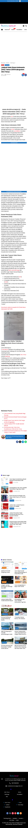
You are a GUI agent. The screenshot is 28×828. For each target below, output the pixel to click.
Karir (17, 820)
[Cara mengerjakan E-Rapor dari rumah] (21, 580)
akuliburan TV (5, 614)
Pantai (17, 628)
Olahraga (7, 65)
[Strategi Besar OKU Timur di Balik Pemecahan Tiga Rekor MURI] (4, 489)
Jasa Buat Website (17, 824)
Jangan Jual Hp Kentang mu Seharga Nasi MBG (6, 586)
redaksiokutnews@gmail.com (15, 786)
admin (2, 74)
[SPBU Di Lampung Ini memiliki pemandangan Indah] (7, 626)
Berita (3, 65)
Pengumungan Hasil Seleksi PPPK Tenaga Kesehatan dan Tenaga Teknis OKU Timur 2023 (17, 523)
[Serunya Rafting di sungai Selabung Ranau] (7, 612)
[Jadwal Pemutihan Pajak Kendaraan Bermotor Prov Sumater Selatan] (4, 515)
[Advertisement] (14, 13)
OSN (20, 277)
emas (12, 129)
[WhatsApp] (25, 442)
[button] (26, 26)
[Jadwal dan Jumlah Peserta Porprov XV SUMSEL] (4, 507)
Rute (20, 802)
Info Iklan (11, 820)
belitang (7, 356)
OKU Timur (23, 354)
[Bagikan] (25, 75)
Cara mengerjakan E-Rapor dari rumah (20, 585)
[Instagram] (13, 813)
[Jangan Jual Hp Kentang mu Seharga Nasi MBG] (7, 580)
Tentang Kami (7, 818)
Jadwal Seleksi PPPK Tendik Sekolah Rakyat (7, 600)
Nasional (4, 596)
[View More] (14, 606)
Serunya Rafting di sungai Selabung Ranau (6, 619)
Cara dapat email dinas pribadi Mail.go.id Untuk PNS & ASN (17, 479)
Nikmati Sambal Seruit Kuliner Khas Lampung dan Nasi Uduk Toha (20, 647)
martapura (5, 349)
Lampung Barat (5, 628)
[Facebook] (17, 442)
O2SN (6, 282)
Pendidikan (19, 794)
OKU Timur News (10, 823)
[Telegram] (23, 442)
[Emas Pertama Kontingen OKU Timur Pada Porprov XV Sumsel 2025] (4, 498)
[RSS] (21, 813)
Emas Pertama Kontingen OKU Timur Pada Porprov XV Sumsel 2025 (17, 497)
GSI (12, 116)
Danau (17, 614)
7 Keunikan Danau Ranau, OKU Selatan (20, 618)
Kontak (21, 818)
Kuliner (17, 642)
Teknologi (4, 567)
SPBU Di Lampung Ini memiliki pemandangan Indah (6, 633)
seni (13, 270)
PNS (7, 796)
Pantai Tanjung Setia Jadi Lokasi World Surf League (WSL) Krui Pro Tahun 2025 (20, 633)
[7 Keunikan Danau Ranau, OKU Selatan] (21, 612)
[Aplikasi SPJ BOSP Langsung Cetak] (7, 566)
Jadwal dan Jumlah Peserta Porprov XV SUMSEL (16, 505)
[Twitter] (20, 442)
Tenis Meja (20, 804)
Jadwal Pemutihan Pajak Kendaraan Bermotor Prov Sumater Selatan (16, 514)
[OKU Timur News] (8, 26)
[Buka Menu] (23, 26)
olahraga (16, 270)
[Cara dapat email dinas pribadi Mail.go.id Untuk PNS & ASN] (4, 481)
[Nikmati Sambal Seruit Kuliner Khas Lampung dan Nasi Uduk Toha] (21, 640)
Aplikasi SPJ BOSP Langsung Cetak (5, 571)
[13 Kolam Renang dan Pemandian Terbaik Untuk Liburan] (7, 640)
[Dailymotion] (18, 813)
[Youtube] (15, 813)
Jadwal (7, 804)
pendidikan (17, 131)
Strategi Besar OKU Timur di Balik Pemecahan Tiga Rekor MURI (18, 488)
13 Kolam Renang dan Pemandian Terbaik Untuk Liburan (6, 647)
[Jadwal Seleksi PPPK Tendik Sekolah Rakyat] (7, 594)
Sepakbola (7, 807)
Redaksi (15, 818)
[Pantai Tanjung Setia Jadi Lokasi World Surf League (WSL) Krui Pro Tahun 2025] (21, 626)
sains (9, 270)
